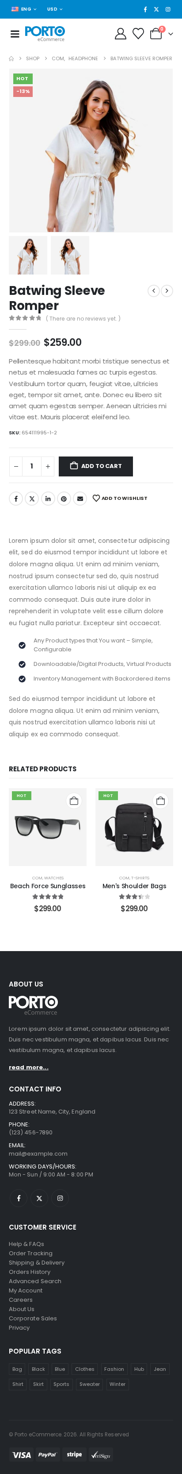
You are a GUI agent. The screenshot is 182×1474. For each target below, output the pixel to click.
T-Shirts (140, 878)
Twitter (32, 498)
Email (80, 498)
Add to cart (101, 466)
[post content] (48, 827)
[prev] (154, 291)
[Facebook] (145, 9)
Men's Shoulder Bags (134, 886)
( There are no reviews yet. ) (83, 318)
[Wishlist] (138, 33)
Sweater (90, 1384)
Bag (17, 1369)
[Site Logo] (45, 33)
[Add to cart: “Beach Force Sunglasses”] (74, 801)
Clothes (85, 1369)
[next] (167, 291)
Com (37, 878)
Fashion (114, 1369)
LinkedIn (48, 498)
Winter (117, 1384)
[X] (156, 9)
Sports (61, 1384)
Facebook (16, 498)
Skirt (38, 1384)
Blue (60, 1369)
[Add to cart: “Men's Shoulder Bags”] (160, 801)
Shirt (17, 1384)
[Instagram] (168, 9)
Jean (160, 1369)
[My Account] (120, 33)
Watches (54, 878)
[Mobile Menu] (15, 34)
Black (38, 1369)
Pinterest (64, 498)
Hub (139, 1369)
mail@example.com (38, 1153)
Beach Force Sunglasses (47, 886)
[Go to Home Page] (11, 58)
